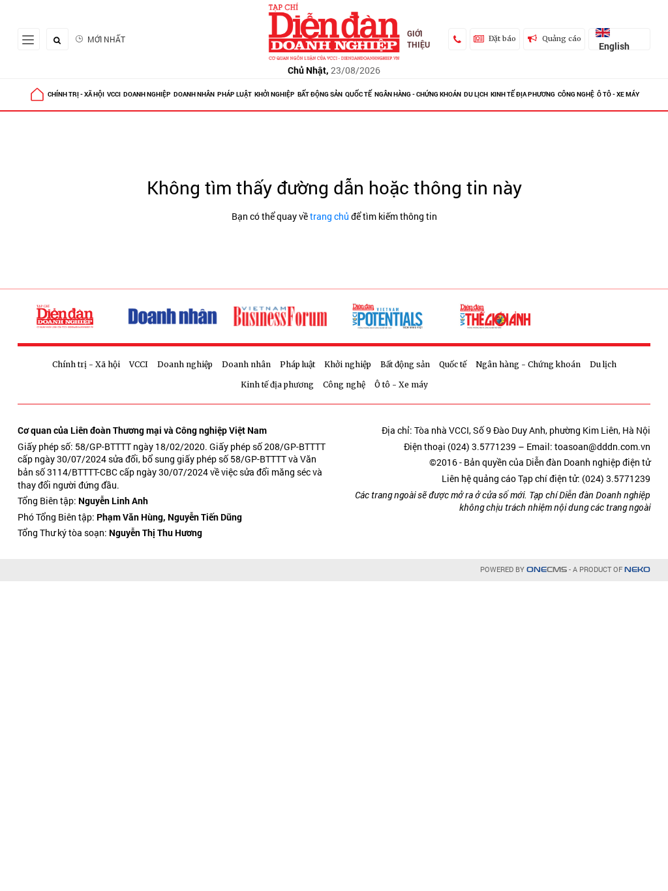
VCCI (114, 94)
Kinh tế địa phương (523, 94)
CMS (546, 570)
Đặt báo (502, 38)
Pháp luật (234, 94)
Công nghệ (576, 94)
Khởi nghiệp (274, 94)
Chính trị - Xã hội (76, 94)
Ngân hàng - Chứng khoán (417, 94)
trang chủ (329, 216)
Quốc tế (358, 94)
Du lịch (476, 94)
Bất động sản (319, 94)
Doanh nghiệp (147, 94)
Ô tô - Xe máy (618, 94)
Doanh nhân (194, 94)
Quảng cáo (561, 38)
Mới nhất (106, 39)
